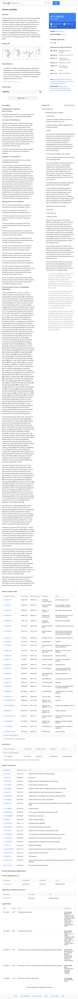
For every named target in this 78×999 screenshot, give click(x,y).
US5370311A (7, 682)
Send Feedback (25, 996)
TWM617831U (7, 830)
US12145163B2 (7, 823)
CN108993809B (7, 834)
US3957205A (7, 641)
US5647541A (7, 774)
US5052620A (7, 679)
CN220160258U (7, 827)
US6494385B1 (7, 691)
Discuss (68, 90)
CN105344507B (7, 838)
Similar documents (63, 81)
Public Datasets (37, 996)
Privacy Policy (54, 996)
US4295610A (7, 656)
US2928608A (7, 615)
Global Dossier (61, 90)
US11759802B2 (8, 756)
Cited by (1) (69, 79)
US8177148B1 (7, 781)
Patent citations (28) (59, 79)
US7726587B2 (7, 785)
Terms (46, 996)
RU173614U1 (7, 845)
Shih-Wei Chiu (60, 31)
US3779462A (7, 631)
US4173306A (7, 645)
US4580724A (7, 673)
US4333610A (7, 659)
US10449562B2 (7, 796)
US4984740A (7, 792)
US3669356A (7, 620)
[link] (22, 73)
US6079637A (7, 686)
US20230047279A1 (9, 731)
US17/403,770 (7, 884)
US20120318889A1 (9, 705)
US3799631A (7, 638)
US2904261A (7, 610)
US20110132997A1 (9, 700)
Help (62, 996)
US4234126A (7, 650)
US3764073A (7, 626)
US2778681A (7, 605)
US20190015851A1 (9, 716)
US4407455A (7, 819)
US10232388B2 (8, 721)
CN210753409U (7, 841)
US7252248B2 (7, 799)
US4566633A (7, 668)
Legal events (54, 81)
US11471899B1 (8, 726)
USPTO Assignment (64, 88)
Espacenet (53, 90)
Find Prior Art (69, 24)
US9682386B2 (7, 710)
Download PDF (57, 24)
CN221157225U (7, 865)
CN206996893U (7, 812)
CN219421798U (7, 860)
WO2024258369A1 (8, 849)
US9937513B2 (7, 803)
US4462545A (7, 664)
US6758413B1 (7, 696)
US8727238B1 (7, 788)
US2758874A (7, 600)
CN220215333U (7, 853)
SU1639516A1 (7, 856)
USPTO (61, 86)
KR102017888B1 (8, 816)
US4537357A (7, 777)
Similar (55, 26)
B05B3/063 (8, 68)
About (16, 996)
